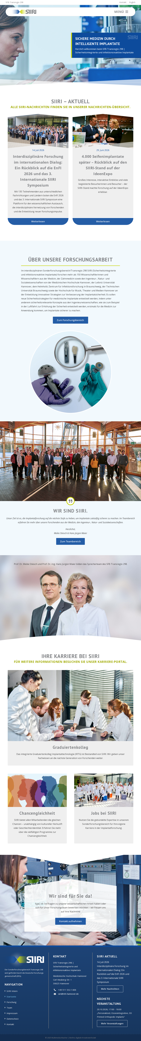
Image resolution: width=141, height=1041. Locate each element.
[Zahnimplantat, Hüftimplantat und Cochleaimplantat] (70, 332)
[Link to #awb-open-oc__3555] (126, 11)
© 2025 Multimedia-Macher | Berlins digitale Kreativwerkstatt (70, 1037)
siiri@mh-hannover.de (68, 993)
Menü (119, 12)
